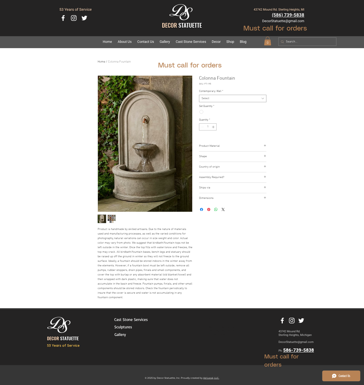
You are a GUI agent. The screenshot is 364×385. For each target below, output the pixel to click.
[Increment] (213, 127)
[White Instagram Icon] (74, 18)
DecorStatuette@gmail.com (283, 21)
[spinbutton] (207, 127)
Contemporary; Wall (211, 91)
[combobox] (232, 98)
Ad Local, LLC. (211, 377)
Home (101, 62)
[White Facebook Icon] (63, 18)
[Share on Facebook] (201, 209)
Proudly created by (192, 377)
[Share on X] (223, 209)
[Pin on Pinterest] (208, 209)
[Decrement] (202, 127)
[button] (216, 41)
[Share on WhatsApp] (216, 209)
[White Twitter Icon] (84, 18)
